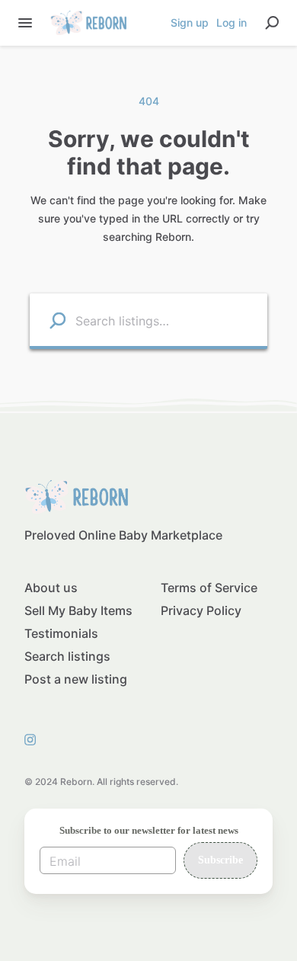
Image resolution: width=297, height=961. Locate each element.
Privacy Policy (201, 610)
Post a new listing (75, 679)
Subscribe (220, 860)
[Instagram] (33, 739)
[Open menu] (25, 23)
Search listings (67, 656)
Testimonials (61, 633)
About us (51, 587)
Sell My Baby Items (78, 610)
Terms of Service (209, 587)
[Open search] (272, 23)
